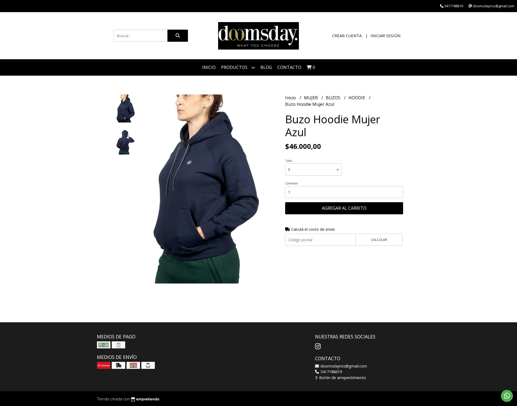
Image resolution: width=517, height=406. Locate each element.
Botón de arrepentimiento (342, 377)
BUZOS (333, 98)
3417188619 (330, 371)
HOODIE (357, 98)
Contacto (289, 67)
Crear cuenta (347, 35)
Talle (288, 161)
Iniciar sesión (385, 35)
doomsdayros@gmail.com (343, 366)
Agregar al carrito (344, 208)
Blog (266, 67)
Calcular (379, 239)
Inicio (209, 67)
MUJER (311, 98)
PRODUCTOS (235, 67)
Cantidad (291, 183)
